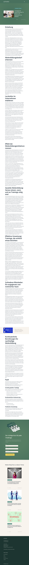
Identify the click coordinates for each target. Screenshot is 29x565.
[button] (24, 2)
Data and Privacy (6, 558)
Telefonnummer (7, 450)
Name (6, 444)
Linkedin (5, 559)
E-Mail (6, 447)
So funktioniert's (6, 554)
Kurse (4, 555)
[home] (7, 1)
